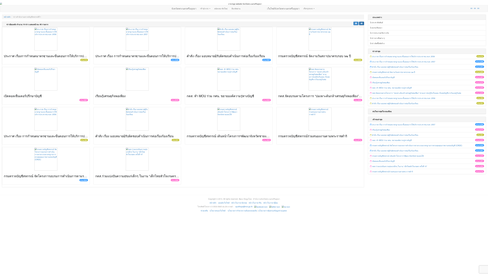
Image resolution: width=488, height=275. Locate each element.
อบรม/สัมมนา (377, 27)
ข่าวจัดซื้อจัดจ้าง (378, 43)
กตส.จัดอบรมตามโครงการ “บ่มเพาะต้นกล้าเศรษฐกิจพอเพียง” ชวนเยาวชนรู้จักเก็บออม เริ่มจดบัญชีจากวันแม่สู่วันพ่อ (354, 96)
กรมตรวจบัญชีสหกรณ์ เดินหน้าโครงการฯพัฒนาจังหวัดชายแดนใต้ (230, 136)
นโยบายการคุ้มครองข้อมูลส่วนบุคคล (272, 210)
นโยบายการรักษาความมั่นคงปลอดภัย (242, 210)
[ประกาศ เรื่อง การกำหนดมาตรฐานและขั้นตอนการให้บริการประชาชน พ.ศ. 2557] (137, 39)
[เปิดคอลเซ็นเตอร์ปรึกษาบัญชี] (46, 79)
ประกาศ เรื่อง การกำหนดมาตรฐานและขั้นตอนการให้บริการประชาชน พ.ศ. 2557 (148, 56)
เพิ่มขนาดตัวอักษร (469, 8)
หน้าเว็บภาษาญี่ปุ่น (270, 202)
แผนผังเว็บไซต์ (224, 202)
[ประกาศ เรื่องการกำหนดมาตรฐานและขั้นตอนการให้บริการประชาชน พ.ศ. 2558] (46, 39)
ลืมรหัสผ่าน (236, 8)
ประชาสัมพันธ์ (377, 22)
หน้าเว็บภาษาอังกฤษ (239, 202)
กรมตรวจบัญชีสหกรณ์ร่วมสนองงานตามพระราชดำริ (312, 136)
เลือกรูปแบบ (308, 8)
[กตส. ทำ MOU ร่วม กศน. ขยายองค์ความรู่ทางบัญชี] (229, 79)
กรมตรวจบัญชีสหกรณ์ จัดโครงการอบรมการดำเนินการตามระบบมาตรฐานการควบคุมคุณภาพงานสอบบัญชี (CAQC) (80, 176)
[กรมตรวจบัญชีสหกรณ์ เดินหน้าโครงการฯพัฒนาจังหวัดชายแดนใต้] (229, 119)
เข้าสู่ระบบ (204, 8)
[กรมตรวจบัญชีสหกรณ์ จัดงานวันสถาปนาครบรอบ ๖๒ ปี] (320, 39)
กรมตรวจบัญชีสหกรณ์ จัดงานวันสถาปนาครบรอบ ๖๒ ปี (314, 56)
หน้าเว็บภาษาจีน (255, 202)
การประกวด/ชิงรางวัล (380, 33)
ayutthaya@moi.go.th (244, 206)
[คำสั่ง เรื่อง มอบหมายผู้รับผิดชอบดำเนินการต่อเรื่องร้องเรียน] (229, 39)
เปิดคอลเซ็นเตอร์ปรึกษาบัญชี (23, 96)
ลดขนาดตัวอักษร (464, 8)
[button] (356, 23)
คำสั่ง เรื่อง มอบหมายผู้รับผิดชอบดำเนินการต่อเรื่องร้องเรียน (226, 56)
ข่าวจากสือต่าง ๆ (378, 38)
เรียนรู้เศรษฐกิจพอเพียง (110, 96)
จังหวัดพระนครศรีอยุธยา (184, 8)
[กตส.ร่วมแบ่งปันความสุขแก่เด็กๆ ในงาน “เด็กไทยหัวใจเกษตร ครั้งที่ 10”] (137, 159)
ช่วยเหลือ (204, 210)
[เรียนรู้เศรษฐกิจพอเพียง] (137, 79)
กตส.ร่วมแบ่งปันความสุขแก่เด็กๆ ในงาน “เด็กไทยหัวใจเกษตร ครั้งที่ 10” (142, 176)
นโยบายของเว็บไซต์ (218, 210)
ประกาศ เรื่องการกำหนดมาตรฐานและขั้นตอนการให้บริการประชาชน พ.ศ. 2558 (56, 56)
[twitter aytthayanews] (274, 206)
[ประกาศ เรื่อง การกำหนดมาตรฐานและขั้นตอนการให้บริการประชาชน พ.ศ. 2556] (46, 119)
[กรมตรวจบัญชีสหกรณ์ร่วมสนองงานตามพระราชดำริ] (320, 119)
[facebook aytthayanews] (261, 206)
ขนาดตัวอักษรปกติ (466, 8)
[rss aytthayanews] (286, 206)
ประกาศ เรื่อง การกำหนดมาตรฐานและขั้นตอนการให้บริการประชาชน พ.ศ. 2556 (57, 136)
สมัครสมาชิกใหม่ (220, 8)
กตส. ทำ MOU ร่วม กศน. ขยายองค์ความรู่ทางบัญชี (220, 96)
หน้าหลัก (7, 17)
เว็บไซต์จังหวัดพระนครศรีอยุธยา (283, 8)
